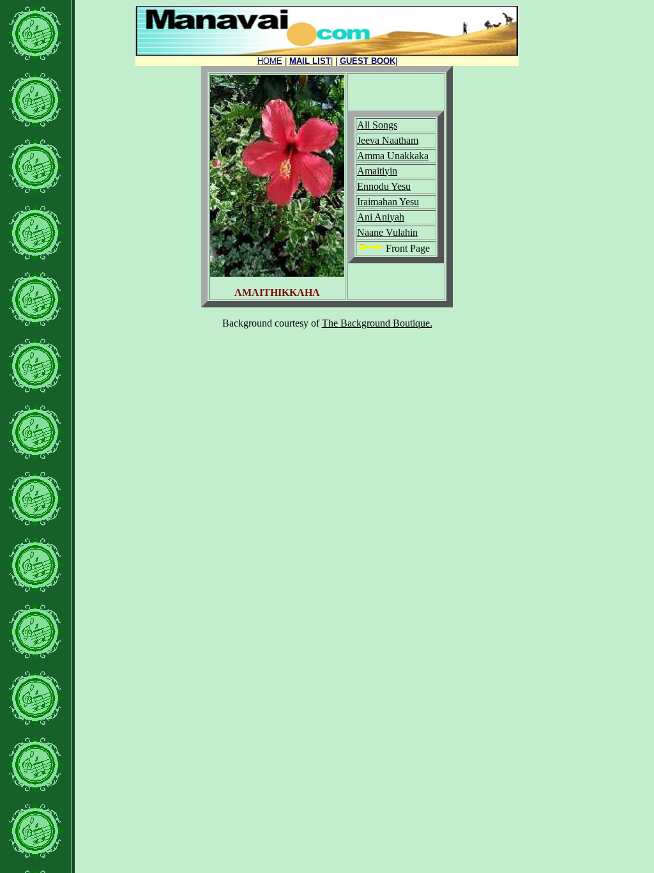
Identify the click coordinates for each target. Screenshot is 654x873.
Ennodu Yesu (384, 186)
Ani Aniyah (380, 217)
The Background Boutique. (377, 323)
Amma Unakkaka (393, 155)
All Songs (377, 125)
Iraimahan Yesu (388, 201)
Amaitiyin (377, 171)
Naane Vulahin (387, 232)
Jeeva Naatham (387, 140)
